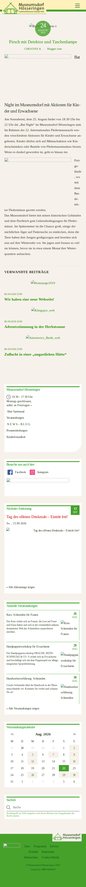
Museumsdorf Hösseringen (41, 865)
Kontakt (33, 851)
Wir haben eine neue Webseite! (29, 299)
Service (54, 846)
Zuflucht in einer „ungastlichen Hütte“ (35, 354)
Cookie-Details (50, 857)
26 (32, 775)
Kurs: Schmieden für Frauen (22, 614)
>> (74, 734)
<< (11, 734)
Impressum (48, 851)
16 (74, 761)
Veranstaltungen (15, 417)
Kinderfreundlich (15, 437)
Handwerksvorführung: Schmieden (26, 678)
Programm (40, 846)
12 (32, 761)
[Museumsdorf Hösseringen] (24, 12)
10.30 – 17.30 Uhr (22, 396)
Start (27, 846)
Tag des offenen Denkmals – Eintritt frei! (37, 517)
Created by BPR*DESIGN (43, 869)
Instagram (42, 472)
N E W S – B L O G (18, 424)
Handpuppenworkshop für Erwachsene (27, 646)
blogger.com (54, 48)
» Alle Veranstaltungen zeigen (22, 708)
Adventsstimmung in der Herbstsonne (34, 327)
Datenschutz (31, 857)
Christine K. (33, 48)
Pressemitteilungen (16, 430)
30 (74, 775)
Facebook (20, 472)
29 (63, 775)
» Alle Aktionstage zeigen (20, 587)
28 (22, 748)
